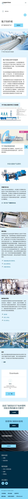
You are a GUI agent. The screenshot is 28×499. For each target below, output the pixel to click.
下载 (13, 393)
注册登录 (9, 446)
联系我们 (18, 25)
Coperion (6, 3)
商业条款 (10, 493)
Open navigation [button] (25, 2)
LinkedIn (2, 483)
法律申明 (16, 493)
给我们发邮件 (11, 496)
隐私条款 (3, 496)
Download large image (25, 34)
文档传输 (3, 493)
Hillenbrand (19, 496)
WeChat (6, 483)
